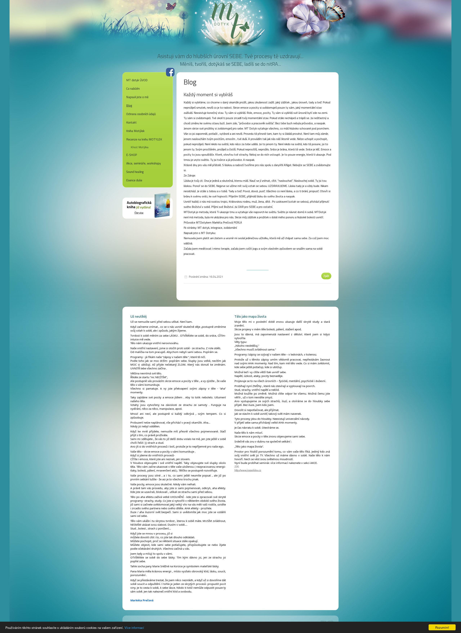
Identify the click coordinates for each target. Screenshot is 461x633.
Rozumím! (442, 627)
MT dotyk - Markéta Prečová (230, 21)
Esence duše (134, 180)
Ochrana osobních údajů (141, 114)
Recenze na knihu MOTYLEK (144, 139)
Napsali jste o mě (137, 97)
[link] (141, 600)
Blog (129, 105)
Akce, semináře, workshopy (143, 163)
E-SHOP (131, 155)
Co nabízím (133, 88)
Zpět (326, 276)
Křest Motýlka (139, 147)
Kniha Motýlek (135, 131)
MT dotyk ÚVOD (136, 80)
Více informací (134, 627)
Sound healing (135, 171)
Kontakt (131, 122)
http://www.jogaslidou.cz (247, 470)
